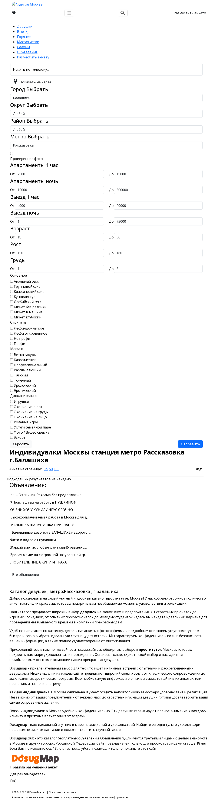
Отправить (190, 444)
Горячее (24, 36)
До (111, 174)
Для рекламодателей (28, 774)
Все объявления (25, 574)
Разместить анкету (190, 13)
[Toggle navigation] (69, 13)
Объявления (27, 52)
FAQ (13, 780)
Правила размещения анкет (34, 767)
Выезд (22, 31)
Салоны (23, 47)
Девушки (24, 26)
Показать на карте (35, 82)
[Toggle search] (123, 13)
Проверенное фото (26, 158)
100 (56, 469)
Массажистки (28, 41)
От (12, 174)
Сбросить (21, 444)
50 (51, 469)
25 (46, 469)
